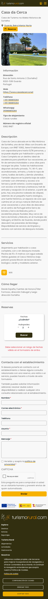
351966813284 (10, 110)
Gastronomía (6, 550)
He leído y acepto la (19, 463)
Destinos (4, 528)
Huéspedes (24, 324)
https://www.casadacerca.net (18, 92)
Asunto (5, 428)
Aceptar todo (23, 594)
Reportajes (5, 535)
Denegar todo (23, 587)
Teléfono (5, 418)
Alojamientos (6, 544)
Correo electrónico (11, 408)
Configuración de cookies (23, 581)
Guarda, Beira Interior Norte (18, 25)
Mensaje (5, 439)
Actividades (5, 547)
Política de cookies (11, 574)
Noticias (4, 532)
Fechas (24, 316)
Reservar (11, 29)
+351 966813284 (11, 100)
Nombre (5, 397)
